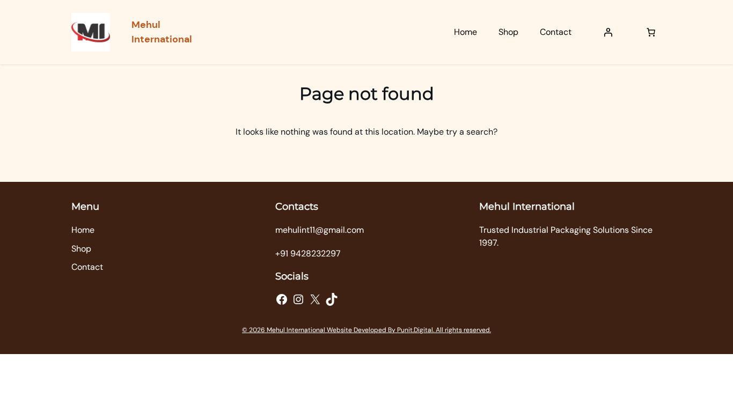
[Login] (608, 32)
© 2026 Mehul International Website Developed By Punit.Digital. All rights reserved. (366, 330)
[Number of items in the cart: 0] (651, 32)
